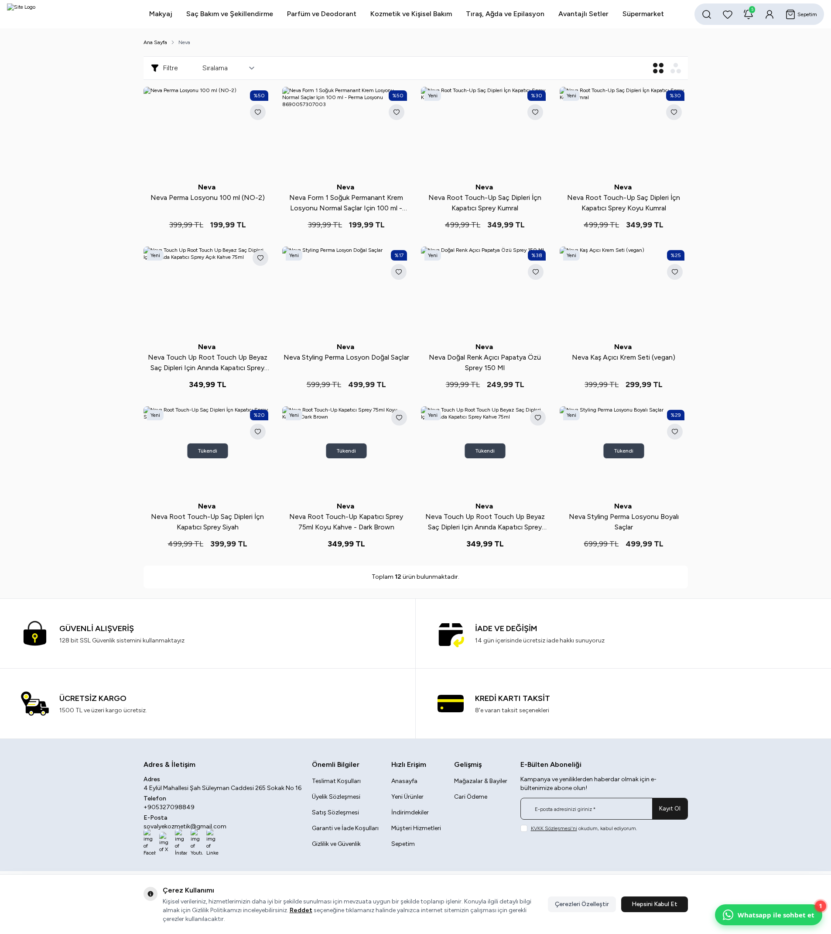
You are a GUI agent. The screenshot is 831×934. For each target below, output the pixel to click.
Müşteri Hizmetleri (416, 828)
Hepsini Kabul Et (654, 904)
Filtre (170, 68)
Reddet (301, 910)
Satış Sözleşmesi (335, 812)
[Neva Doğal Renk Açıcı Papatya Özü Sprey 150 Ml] (485, 292)
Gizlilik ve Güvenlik (336, 844)
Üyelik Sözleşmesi (336, 796)
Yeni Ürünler (407, 796)
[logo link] (59, 14)
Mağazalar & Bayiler (480, 781)
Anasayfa (404, 781)
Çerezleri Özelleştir (582, 904)
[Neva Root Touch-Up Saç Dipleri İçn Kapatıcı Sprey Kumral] (485, 132)
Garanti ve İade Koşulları (345, 828)
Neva (207, 187)
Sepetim (403, 844)
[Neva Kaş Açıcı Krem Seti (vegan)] (624, 292)
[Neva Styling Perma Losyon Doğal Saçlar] (346, 292)
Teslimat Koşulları (336, 781)
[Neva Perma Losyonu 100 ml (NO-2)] (208, 132)
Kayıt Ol (670, 808)
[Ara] (706, 14)
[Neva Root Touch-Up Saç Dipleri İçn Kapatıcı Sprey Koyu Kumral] (624, 132)
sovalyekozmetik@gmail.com (185, 826)
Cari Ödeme (470, 796)
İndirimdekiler (410, 812)
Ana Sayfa (155, 42)
